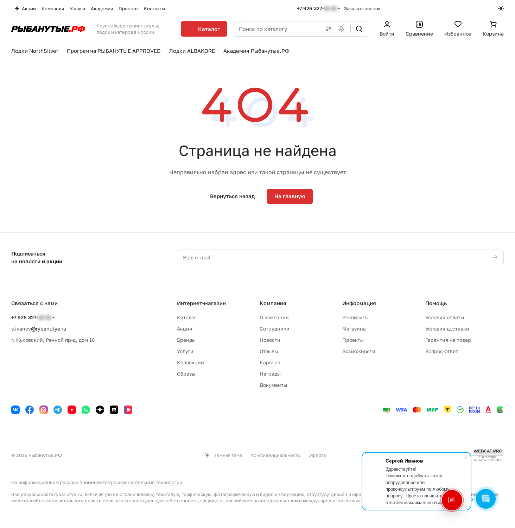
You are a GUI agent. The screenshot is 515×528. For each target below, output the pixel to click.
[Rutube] (114, 410)
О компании (274, 317)
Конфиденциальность (275, 455)
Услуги (185, 351)
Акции (184, 329)
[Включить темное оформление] (501, 8)
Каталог (186, 317)
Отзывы (269, 351)
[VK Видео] (128, 410)
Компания (273, 303)
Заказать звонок (362, 8)
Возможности (358, 351)
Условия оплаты (444, 317)
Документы (273, 385)
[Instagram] (43, 410)
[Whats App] (86, 410)
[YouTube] (72, 410)
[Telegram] (57, 410)
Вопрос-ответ (441, 351)
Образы (186, 374)
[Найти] (359, 28)
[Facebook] (29, 410)
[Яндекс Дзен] (100, 410)
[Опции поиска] (327, 28)
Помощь (436, 303)
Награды (270, 374)
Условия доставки (447, 329)
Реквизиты (355, 317)
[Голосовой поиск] (342, 28)
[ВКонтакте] (15, 410)
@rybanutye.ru (48, 329)
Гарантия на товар (448, 340)
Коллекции (190, 362)
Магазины (354, 329)
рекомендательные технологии (146, 482)
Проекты (353, 340)
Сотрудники (275, 329)
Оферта (317, 455)
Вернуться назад (232, 196)
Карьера (270, 362)
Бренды (186, 340)
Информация (359, 303)
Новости (270, 340)
